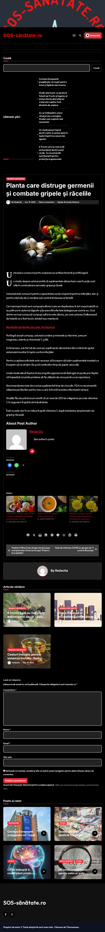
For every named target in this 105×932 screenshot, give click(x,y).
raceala (68, 202)
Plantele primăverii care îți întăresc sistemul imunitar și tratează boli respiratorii (81, 516)
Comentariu (10, 690)
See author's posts (44, 439)
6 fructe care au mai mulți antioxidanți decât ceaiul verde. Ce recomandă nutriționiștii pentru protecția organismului (51, 152)
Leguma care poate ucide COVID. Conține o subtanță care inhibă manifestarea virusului (20, 516)
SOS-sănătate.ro (22, 35)
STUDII (62, 823)
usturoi (76, 202)
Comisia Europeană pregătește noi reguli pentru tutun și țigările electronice (53, 82)
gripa (61, 202)
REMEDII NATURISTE (15, 179)
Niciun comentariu (46, 202)
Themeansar (72, 927)
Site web (7, 757)
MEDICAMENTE (66, 861)
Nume (7, 729)
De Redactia (16, 202)
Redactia (36, 431)
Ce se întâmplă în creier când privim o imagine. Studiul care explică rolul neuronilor (51, 117)
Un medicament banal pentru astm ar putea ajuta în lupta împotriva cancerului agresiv (53, 134)
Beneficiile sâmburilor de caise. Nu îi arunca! (30, 327)
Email (6, 743)
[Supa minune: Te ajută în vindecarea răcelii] (52, 504)
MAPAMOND (14, 823)
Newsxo (59, 927)
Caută (7, 58)
